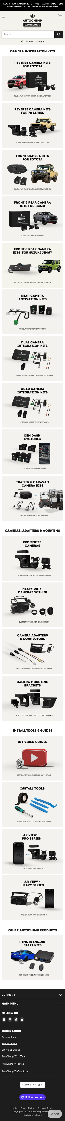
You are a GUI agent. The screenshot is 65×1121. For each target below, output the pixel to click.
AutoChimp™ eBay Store (15, 1071)
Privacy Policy (27, 1108)
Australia (31, 1084)
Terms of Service (46, 1108)
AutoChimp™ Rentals (13, 1063)
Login (14, 1108)
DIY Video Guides (11, 1049)
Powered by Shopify (32, 1115)
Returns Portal (9, 1043)
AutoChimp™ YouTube (13, 1056)
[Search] (58, 34)
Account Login (9, 1037)
